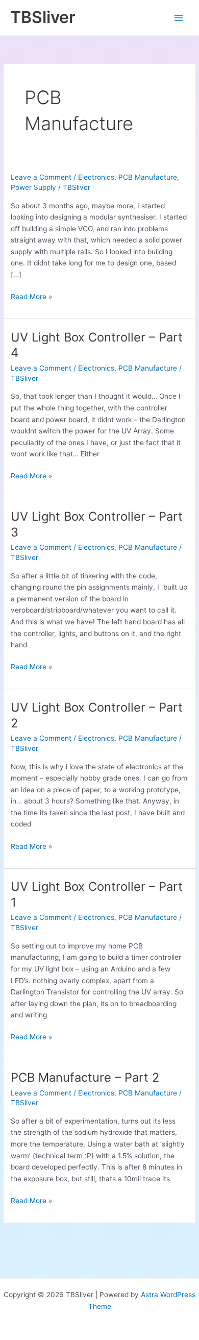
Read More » (31, 297)
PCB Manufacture (147, 177)
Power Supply (33, 187)
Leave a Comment (41, 177)
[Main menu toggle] (178, 17)
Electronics (96, 177)
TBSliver (43, 17)
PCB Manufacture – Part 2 (85, 1077)
